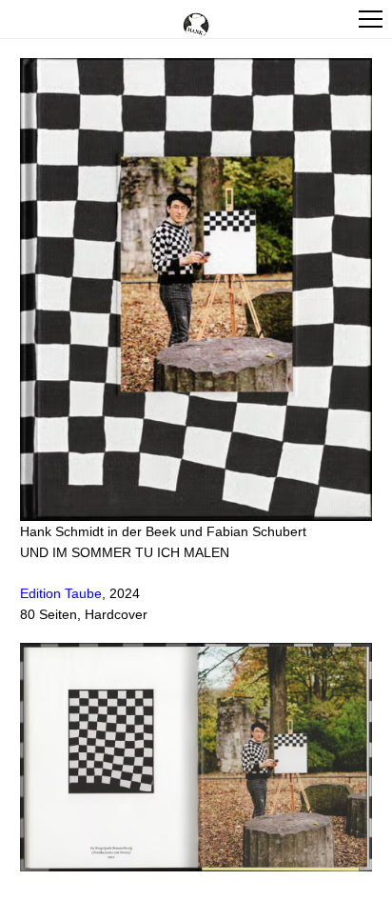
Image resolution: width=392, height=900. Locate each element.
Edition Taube (61, 593)
